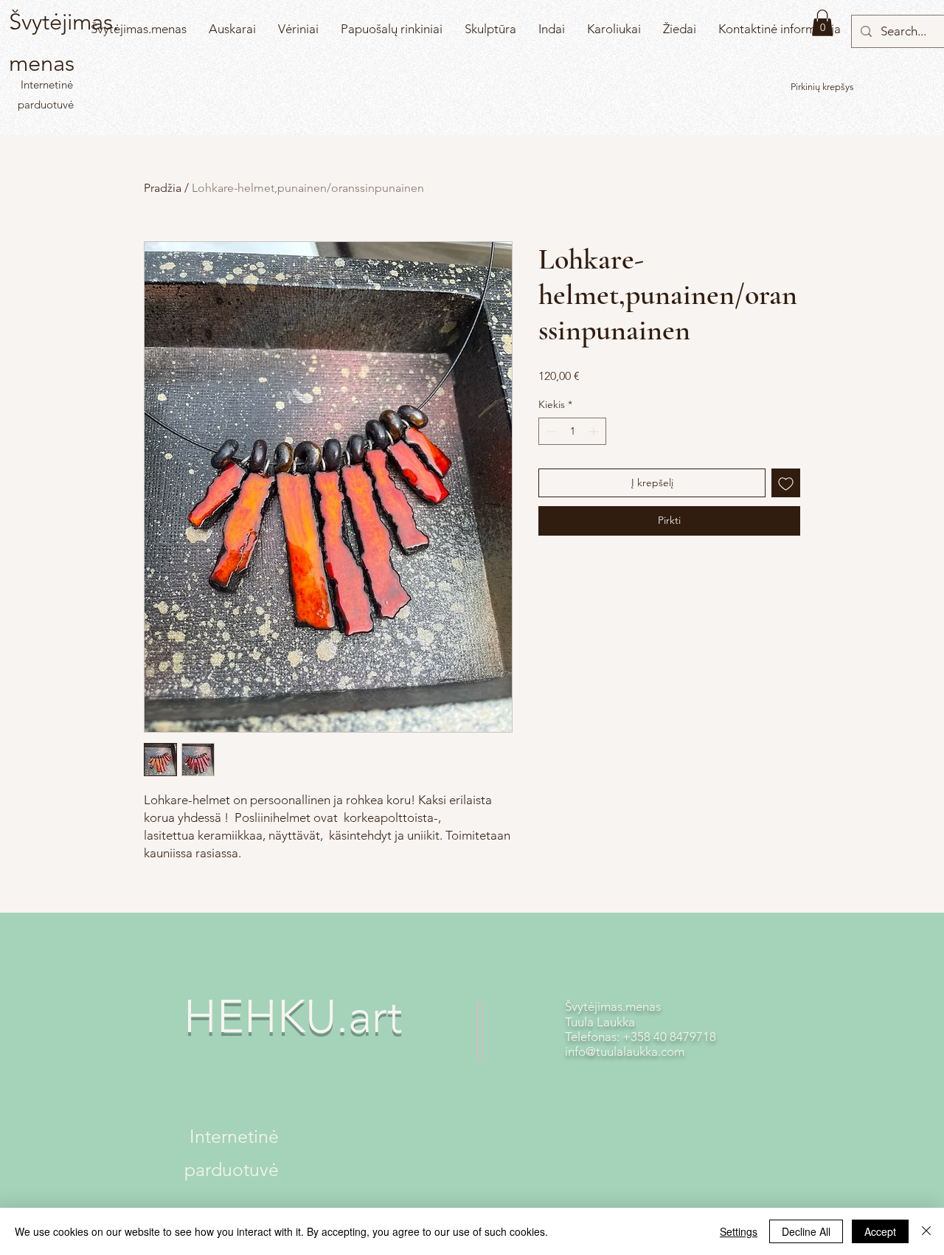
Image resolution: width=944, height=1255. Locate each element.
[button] (822, 23)
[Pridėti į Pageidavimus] (785, 483)
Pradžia (162, 188)
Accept (880, 1231)
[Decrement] (550, 431)
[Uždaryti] (926, 1231)
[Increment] (595, 431)
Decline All (806, 1231)
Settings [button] (738, 1231)
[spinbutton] (572, 431)
